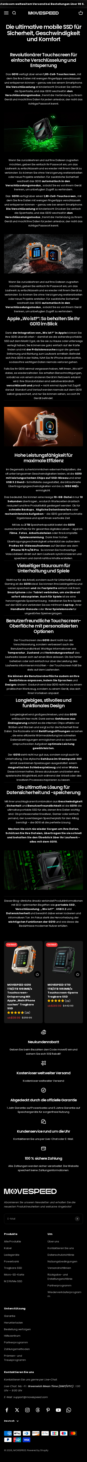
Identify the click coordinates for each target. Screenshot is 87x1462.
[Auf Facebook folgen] (7, 1410)
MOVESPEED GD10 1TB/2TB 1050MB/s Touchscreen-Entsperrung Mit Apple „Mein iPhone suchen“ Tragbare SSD (21, 996)
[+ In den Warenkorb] (37, 974)
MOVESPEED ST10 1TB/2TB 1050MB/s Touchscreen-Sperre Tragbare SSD (63, 991)
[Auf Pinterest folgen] (48, 1410)
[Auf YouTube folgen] (58, 1410)
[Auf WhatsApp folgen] (68, 1410)
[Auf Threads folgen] (37, 1410)
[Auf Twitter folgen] (17, 1410)
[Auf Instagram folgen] (27, 1410)
